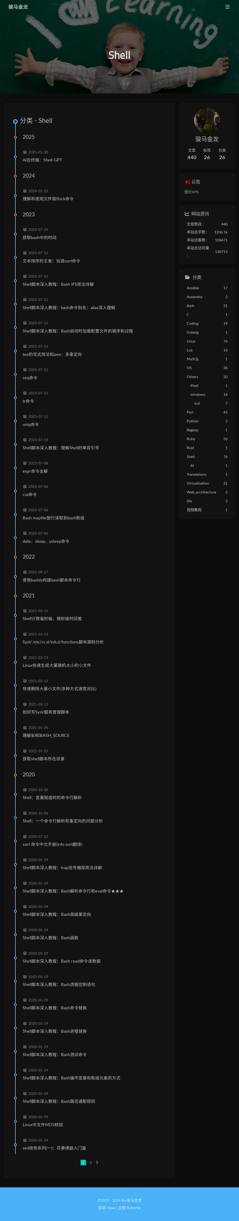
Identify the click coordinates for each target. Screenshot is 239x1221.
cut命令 (30, 495)
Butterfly (134, 1208)
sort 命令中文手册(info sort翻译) (52, 844)
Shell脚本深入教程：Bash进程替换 (55, 1031)
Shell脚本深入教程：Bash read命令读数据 (62, 961)
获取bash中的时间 (39, 238)
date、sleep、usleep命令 (46, 541)
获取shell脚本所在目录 (44, 759)
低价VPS (191, 192)
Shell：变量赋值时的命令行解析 (52, 798)
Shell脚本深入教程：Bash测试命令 (55, 1055)
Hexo (111, 1208)
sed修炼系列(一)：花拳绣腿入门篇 (54, 1148)
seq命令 (30, 378)
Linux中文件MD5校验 (43, 1125)
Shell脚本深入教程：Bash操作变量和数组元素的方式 (71, 1078)
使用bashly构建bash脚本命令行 (52, 580)
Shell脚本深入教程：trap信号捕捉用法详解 (62, 868)
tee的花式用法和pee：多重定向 (52, 355)
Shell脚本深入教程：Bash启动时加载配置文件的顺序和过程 (78, 331)
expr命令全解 (35, 471)
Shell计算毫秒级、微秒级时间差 (52, 619)
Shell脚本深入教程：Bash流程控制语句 (59, 985)
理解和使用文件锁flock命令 (48, 199)
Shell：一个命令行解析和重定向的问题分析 (63, 821)
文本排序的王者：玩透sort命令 (51, 261)
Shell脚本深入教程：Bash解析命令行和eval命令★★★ (73, 891)
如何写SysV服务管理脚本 (46, 712)
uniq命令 (31, 425)
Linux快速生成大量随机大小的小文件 (57, 666)
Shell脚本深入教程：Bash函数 (50, 938)
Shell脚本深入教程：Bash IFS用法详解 (58, 284)
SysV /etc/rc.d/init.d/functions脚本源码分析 (63, 642)
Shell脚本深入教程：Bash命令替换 (55, 1008)
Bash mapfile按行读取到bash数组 (53, 518)
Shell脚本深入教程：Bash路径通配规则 (59, 1101)
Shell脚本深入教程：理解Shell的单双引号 (61, 448)
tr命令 (28, 401)
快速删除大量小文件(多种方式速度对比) (59, 689)
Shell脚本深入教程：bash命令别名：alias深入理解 (69, 308)
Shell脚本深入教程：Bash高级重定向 (57, 915)
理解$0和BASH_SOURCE (46, 736)
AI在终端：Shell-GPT (42, 160)
